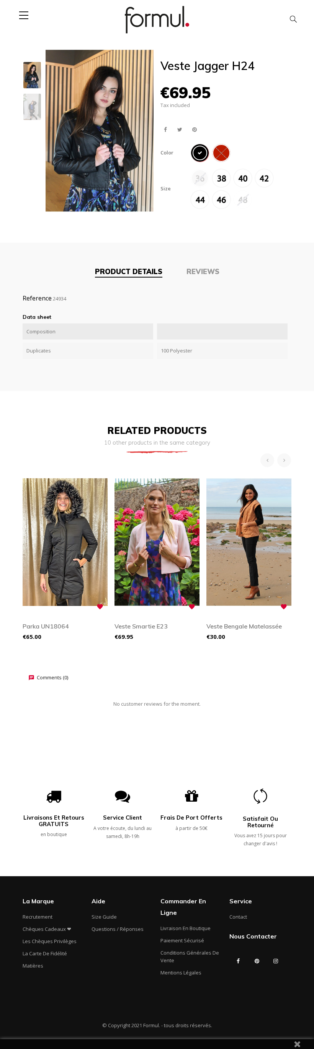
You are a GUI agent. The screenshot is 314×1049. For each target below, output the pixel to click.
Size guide (104, 916)
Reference (37, 298)
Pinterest (194, 130)
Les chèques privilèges (50, 941)
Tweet (180, 130)
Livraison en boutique (185, 928)
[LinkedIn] (238, 976)
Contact (238, 916)
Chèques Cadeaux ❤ (47, 929)
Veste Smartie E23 (141, 626)
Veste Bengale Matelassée (244, 626)
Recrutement (37, 916)
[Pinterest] (257, 961)
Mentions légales (180, 972)
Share (165, 130)
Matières (33, 965)
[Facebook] (238, 961)
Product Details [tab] (128, 271)
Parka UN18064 (46, 626)
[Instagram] (275, 961)
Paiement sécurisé (182, 940)
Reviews (202, 271)
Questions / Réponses (118, 929)
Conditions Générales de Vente (189, 956)
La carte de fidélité (45, 953)
